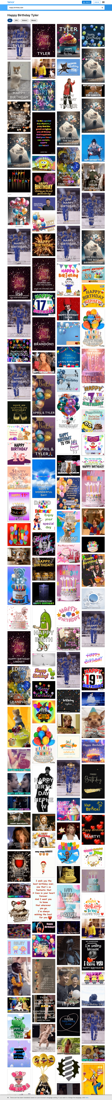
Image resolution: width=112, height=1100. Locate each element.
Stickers (24, 20)
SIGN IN (96, 2)
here (86, 1097)
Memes (33, 20)
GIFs (16, 20)
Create (87, 2)
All (10, 20)
